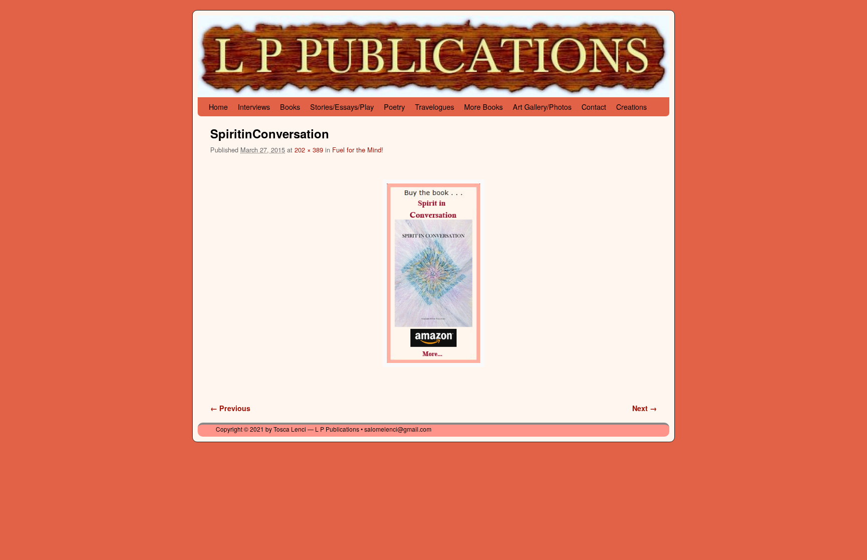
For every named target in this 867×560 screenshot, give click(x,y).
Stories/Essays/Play (342, 106)
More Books (483, 106)
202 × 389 (309, 149)
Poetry (394, 106)
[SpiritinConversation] (433, 273)
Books (290, 106)
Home (218, 106)
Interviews (254, 106)
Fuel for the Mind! (357, 149)
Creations (631, 106)
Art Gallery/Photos (542, 106)
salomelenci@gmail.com (397, 429)
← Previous (230, 408)
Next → (644, 408)
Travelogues (434, 106)
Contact (594, 106)
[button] (433, 273)
